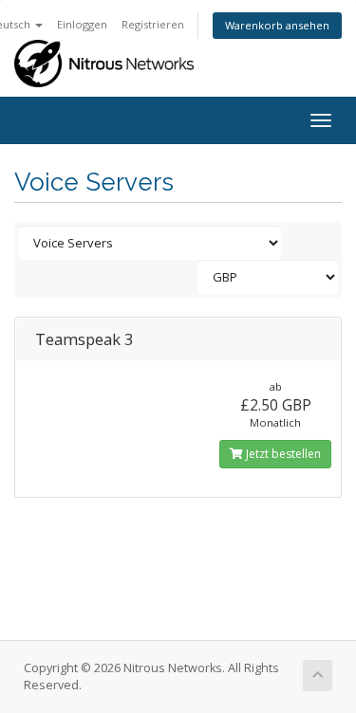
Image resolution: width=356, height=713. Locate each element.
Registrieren (153, 24)
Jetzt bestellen (282, 454)
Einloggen (82, 24)
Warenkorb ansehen (277, 25)
